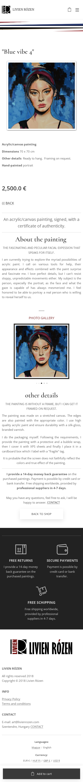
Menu (77, 10)
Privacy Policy (11, 699)
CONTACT (53, 502)
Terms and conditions (16, 704)
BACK (10, 203)
